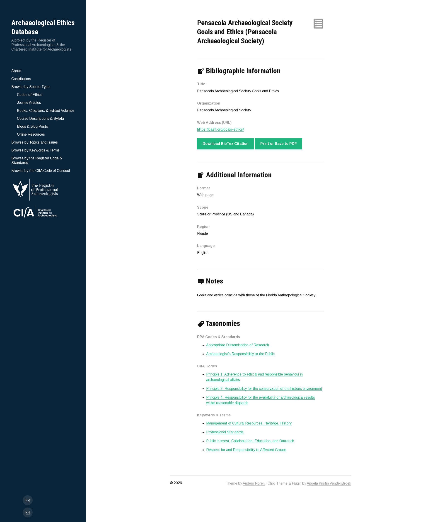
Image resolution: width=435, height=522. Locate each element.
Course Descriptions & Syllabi (40, 118)
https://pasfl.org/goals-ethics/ (220, 129)
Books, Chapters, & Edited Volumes (46, 110)
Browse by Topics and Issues (34, 142)
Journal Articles (29, 103)
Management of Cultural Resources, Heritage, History (249, 423)
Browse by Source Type (30, 87)
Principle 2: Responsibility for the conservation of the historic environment (264, 388)
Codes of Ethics (29, 95)
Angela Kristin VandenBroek (329, 483)
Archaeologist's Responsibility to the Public (240, 354)
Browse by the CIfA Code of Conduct (40, 171)
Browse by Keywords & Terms (35, 150)
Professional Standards (225, 432)
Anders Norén (254, 483)
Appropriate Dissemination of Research (237, 345)
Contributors (21, 79)
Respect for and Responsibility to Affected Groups (246, 450)
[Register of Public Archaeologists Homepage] (43, 188)
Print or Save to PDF (278, 144)
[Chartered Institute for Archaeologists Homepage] (43, 213)
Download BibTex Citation (226, 144)
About (16, 71)
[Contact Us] (28, 512)
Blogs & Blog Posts (32, 126)
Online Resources (31, 134)
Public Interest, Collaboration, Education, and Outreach (250, 441)
